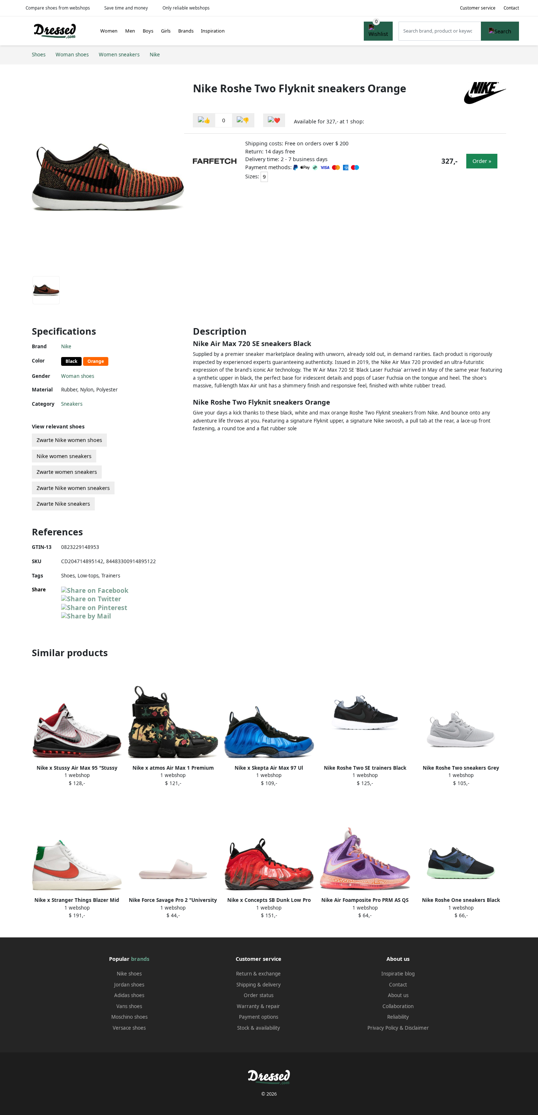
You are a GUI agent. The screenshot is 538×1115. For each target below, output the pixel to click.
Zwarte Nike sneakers (63, 503)
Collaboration (398, 1006)
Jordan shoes (129, 984)
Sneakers (71, 404)
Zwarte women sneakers (67, 471)
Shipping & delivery (258, 984)
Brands (186, 30)
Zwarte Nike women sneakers (73, 487)
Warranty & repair (258, 1006)
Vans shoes (129, 1006)
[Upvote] (204, 120)
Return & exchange (258, 973)
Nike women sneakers (64, 456)
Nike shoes (129, 973)
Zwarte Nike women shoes (69, 439)
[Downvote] (243, 120)
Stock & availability (258, 1028)
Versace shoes (129, 1028)
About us (398, 995)
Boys (148, 30)
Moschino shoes (129, 1017)
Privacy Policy (382, 1028)
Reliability (398, 1017)
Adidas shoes (129, 995)
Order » (481, 160)
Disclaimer (417, 1028)
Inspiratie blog (398, 973)
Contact (511, 8)
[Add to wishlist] (274, 120)
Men (130, 30)
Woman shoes (77, 376)
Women (108, 30)
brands (140, 958)
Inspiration (213, 30)
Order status (258, 995)
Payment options (258, 1017)
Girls (166, 30)
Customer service (478, 8)
